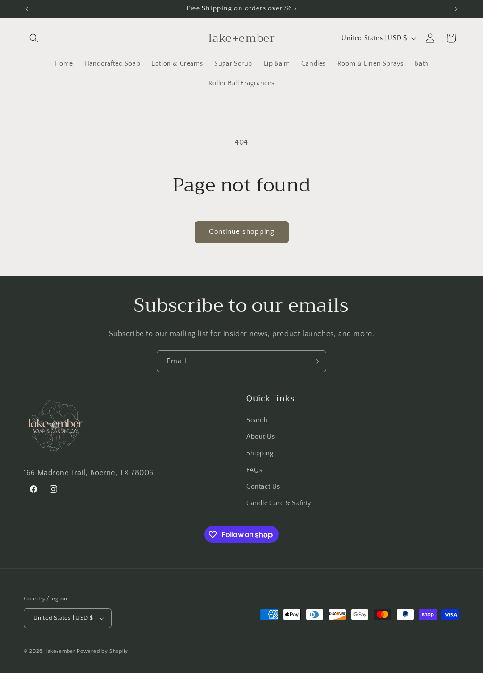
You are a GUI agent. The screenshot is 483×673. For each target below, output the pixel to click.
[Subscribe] (315, 361)
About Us (260, 437)
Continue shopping (242, 232)
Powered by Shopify (102, 651)
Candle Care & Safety (278, 503)
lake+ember (60, 651)
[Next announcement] (456, 9)
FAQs (254, 470)
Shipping (260, 453)
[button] (34, 38)
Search (257, 420)
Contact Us (263, 487)
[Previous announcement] (27, 9)
